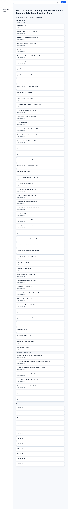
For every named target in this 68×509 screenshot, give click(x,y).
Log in (59, 2)
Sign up (64, 2)
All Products (23, 2)
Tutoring (16, 2)
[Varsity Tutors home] (5, 1)
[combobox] (7, 5)
